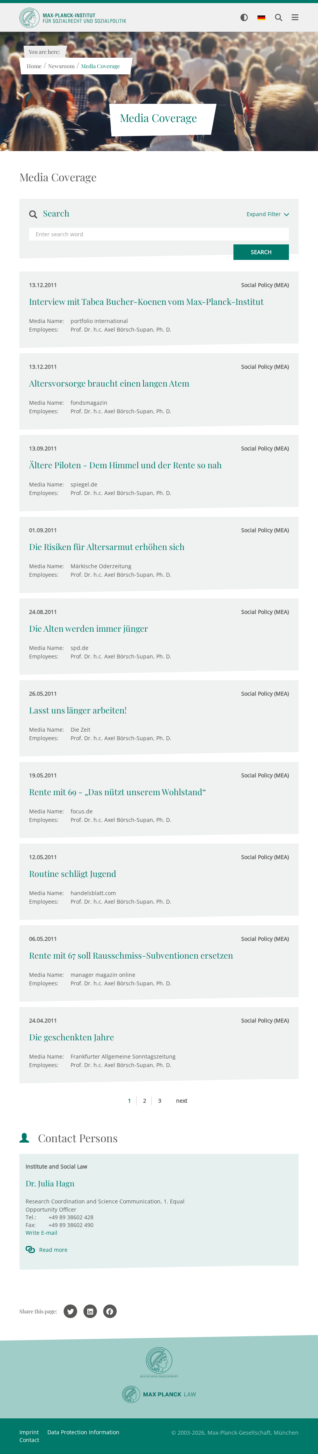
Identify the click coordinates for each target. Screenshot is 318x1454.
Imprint (29, 1432)
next (181, 1100)
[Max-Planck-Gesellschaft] (159, 1362)
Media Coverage (100, 66)
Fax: (31, 1225)
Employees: (44, 329)
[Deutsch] (261, 18)
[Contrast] (244, 18)
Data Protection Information (83, 1432)
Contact (29, 1440)
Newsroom (61, 66)
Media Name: (46, 321)
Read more (53, 1249)
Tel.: (31, 1217)
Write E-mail (41, 1232)
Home (33, 66)
